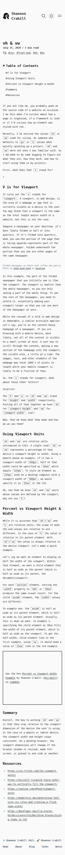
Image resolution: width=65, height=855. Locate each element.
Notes (58, 846)
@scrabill (50, 677)
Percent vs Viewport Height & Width (30, 84)
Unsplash (40, 268)
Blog (32, 846)
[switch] (51, 16)
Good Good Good (22, 268)
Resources (13, 95)
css (12, 52)
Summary (11, 89)
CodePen (14, 682)
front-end (24, 52)
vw (42, 52)
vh (35, 52)
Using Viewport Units (20, 78)
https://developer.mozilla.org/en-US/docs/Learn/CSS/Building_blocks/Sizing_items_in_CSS (35, 815)
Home (5, 846)
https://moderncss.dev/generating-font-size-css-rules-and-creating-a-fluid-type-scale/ (34, 802)
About (18, 846)
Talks (44, 846)
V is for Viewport (18, 72)
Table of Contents (22, 66)
